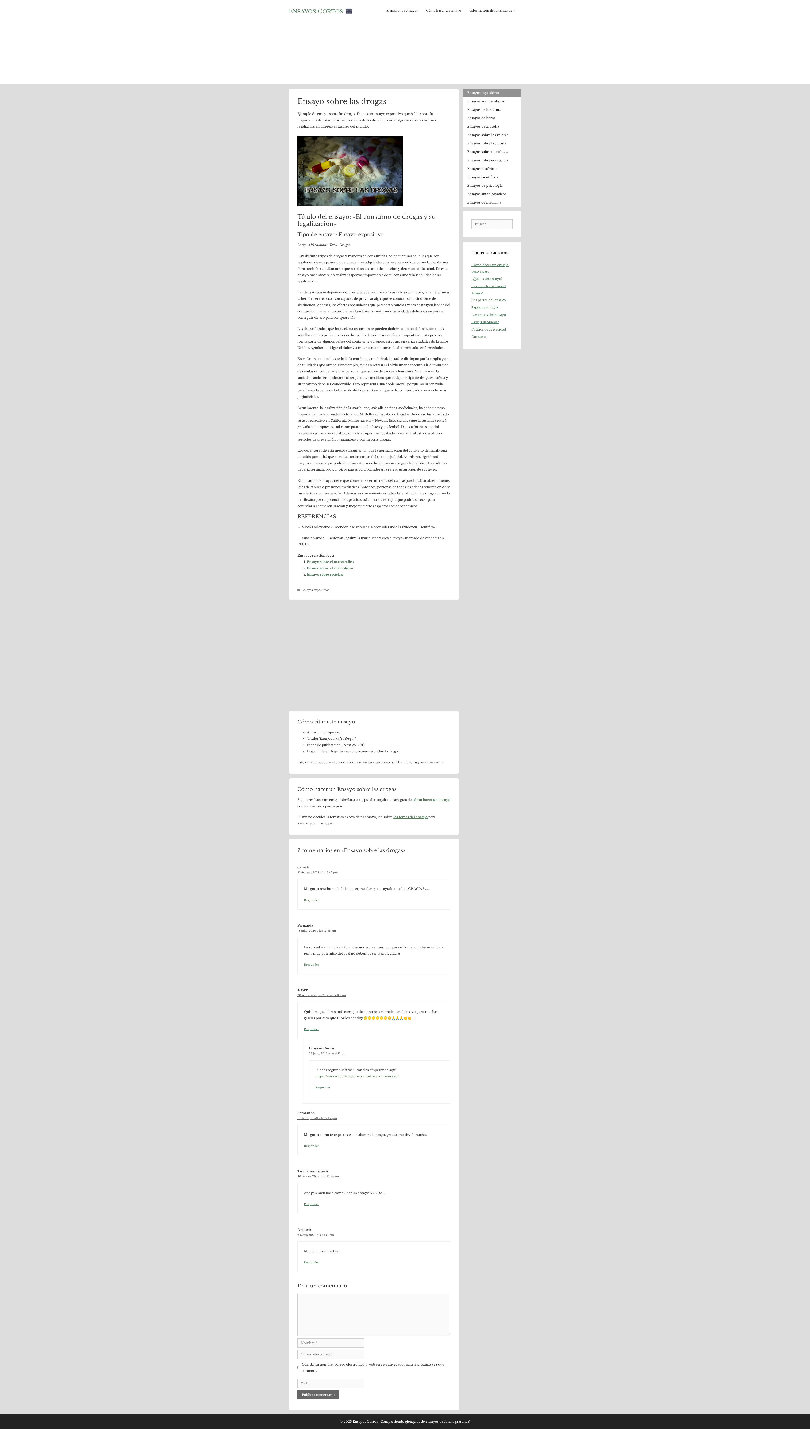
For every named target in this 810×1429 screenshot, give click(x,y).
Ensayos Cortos (365, 1422)
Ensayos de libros (481, 118)
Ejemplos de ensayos (402, 10)
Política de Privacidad (488, 329)
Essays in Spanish (485, 322)
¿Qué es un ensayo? (486, 279)
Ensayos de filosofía (483, 126)
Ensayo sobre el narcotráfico (330, 562)
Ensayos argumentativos (487, 101)
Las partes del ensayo (488, 300)
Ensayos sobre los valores (487, 135)
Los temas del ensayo (488, 315)
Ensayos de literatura (484, 110)
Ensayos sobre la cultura (486, 143)
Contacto (478, 337)
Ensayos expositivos (315, 589)
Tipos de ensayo (484, 307)
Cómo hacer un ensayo (443, 10)
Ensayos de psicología (484, 186)
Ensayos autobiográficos (486, 194)
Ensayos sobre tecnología (487, 152)
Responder (311, 900)
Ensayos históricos (482, 169)
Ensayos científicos (482, 177)
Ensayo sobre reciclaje (325, 574)
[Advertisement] (405, 52)
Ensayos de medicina (484, 202)
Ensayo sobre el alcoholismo (330, 568)
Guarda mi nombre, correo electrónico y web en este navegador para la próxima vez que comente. (373, 1367)
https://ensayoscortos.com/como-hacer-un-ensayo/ (357, 1076)
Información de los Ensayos (491, 10)
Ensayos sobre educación (487, 160)
